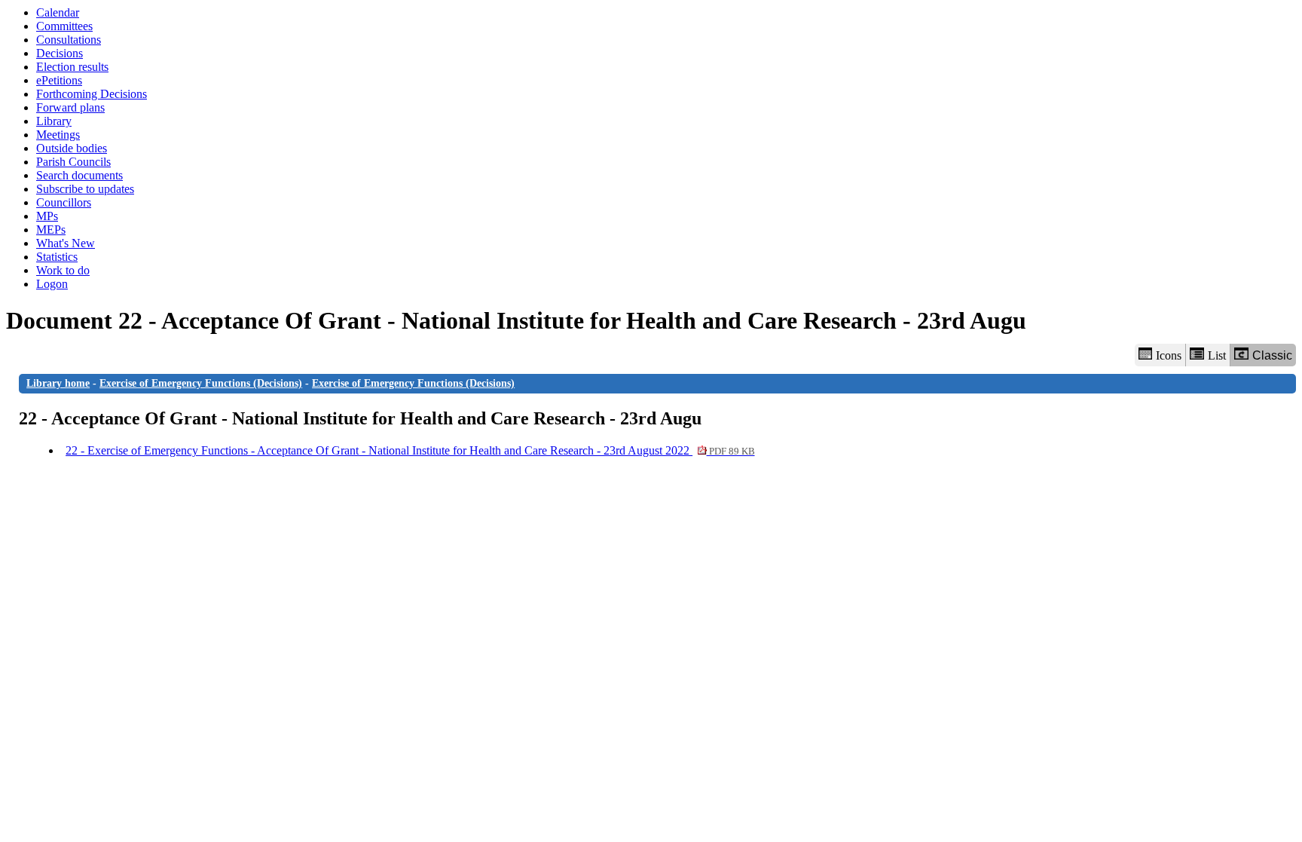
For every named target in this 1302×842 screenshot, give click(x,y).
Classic (1272, 355)
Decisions (59, 53)
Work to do (63, 270)
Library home (58, 383)
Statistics (57, 256)
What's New (65, 243)
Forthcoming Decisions (91, 93)
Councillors (63, 202)
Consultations (68, 39)
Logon (52, 283)
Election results (72, 66)
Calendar (57, 12)
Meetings (58, 134)
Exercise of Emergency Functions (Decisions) (200, 383)
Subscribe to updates (85, 188)
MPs (47, 216)
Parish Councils (73, 161)
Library (54, 121)
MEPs (51, 229)
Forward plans (70, 107)
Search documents (79, 175)
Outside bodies (71, 148)
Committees (64, 26)
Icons (1168, 355)
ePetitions (59, 80)
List (1217, 355)
